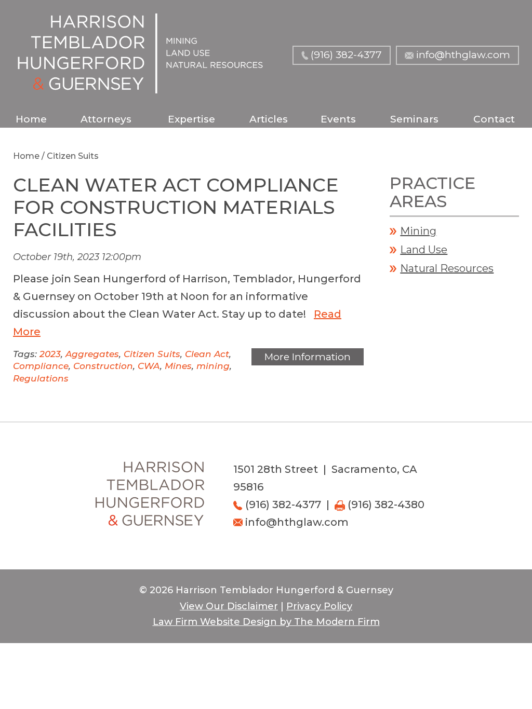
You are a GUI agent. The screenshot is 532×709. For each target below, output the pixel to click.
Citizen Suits (152, 354)
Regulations (41, 378)
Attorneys (106, 119)
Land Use (423, 249)
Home (31, 119)
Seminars (414, 119)
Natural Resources (447, 268)
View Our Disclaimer (229, 606)
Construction (103, 366)
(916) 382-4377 (346, 55)
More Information (307, 357)
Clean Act (207, 354)
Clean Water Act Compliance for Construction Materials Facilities (176, 207)
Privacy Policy (319, 606)
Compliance (41, 366)
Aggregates (92, 354)
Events (338, 119)
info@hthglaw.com (463, 55)
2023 (50, 354)
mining (213, 366)
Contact (494, 119)
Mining (418, 231)
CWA (149, 366)
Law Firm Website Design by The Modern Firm (266, 622)
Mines (178, 366)
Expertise (191, 119)
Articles (268, 119)
